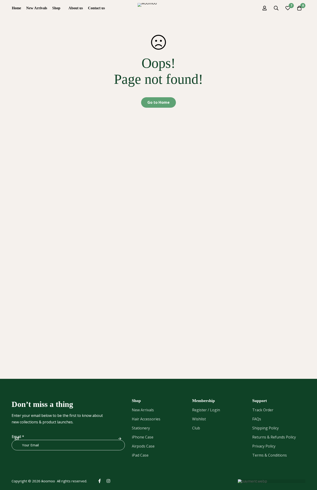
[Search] (276, 8)
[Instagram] (108, 481)
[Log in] (264, 8)
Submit (119, 438)
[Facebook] (99, 481)
